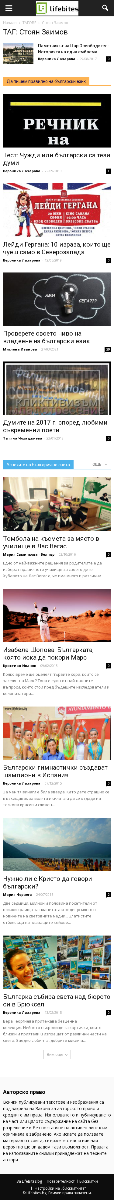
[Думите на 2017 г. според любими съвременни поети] (57, 388)
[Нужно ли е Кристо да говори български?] (57, 844)
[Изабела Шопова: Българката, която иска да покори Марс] (57, 615)
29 (108, 349)
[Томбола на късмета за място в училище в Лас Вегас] (57, 504)
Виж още (55, 1054)
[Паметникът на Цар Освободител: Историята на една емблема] (18, 53)
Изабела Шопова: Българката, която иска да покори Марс (48, 653)
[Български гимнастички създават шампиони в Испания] (57, 733)
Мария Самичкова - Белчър (28, 554)
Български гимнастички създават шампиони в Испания (55, 771)
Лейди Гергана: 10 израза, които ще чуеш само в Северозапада (57, 248)
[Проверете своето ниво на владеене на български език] (57, 299)
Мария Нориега (17, 894)
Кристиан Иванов (19, 665)
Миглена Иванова (20, 349)
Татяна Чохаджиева (22, 438)
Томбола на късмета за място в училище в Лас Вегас (51, 542)
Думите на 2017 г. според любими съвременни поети (55, 426)
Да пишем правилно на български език (46, 81)
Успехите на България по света (38, 464)
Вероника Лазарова (56, 58)
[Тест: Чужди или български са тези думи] (57, 121)
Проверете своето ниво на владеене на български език (46, 337)
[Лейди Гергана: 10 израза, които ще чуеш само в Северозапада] (57, 210)
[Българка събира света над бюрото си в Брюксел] (57, 962)
